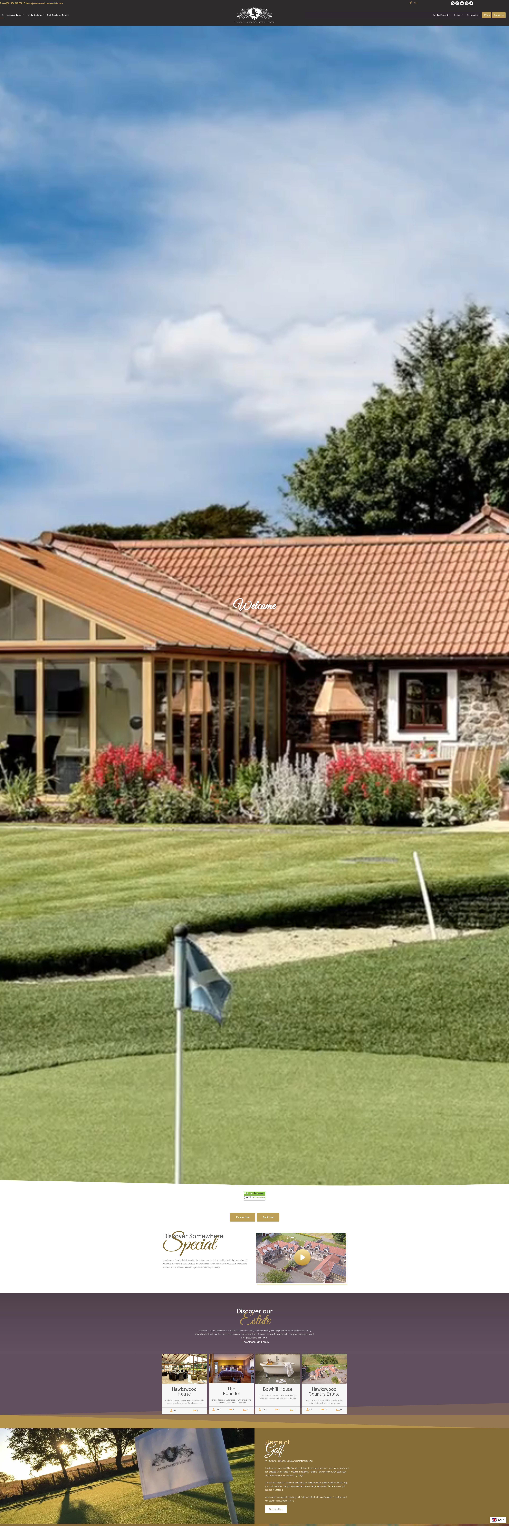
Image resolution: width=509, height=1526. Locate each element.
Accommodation (14, 15)
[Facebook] (453, 3)
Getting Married (440, 15)
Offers (487, 15)
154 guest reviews (258, 1197)
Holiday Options (34, 15)
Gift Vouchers (473, 15)
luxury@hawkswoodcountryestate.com (44, 3)
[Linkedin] (467, 3)
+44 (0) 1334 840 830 (12, 3)
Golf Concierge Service (58, 15)
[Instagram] (457, 3)
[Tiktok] (471, 3)
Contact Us (499, 15)
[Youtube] (462, 3)
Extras (457, 15)
